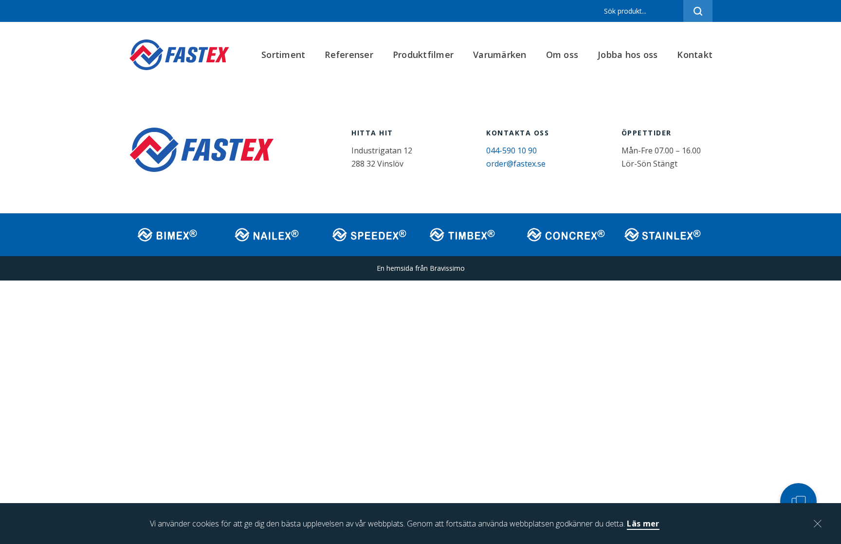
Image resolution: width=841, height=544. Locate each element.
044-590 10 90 (511, 150)
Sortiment (283, 54)
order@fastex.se (516, 163)
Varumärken (500, 54)
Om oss (562, 54)
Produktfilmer (423, 54)
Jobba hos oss (628, 54)
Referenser (349, 54)
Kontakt (695, 54)
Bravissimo (447, 268)
